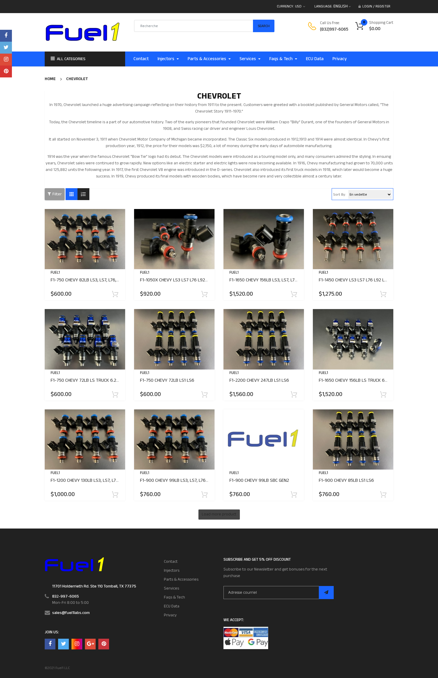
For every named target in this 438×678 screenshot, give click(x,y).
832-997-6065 (65, 596)
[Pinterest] (6, 71)
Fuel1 (55, 272)
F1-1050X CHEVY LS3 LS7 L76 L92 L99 (177, 280)
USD (298, 6)
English (341, 6)
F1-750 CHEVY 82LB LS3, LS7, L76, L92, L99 (92, 280)
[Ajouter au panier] (115, 297)
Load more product (219, 514)
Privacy (170, 615)
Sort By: (339, 194)
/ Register (381, 6)
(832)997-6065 (334, 29)
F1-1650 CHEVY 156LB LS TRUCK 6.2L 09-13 (361, 380)
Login (367, 6)
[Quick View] (93, 258)
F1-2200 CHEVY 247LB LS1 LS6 (259, 380)
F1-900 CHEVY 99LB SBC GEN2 (259, 480)
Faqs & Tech (174, 597)
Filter (57, 194)
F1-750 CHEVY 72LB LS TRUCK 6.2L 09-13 (91, 380)
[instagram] (6, 60)
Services (171, 588)
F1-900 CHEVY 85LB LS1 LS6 (346, 480)
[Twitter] (6, 48)
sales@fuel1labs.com (71, 613)
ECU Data (171, 606)
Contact (171, 562)
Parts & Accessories (181, 579)
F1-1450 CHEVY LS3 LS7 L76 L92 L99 (354, 280)
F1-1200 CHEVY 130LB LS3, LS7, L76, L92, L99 (94, 480)
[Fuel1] (74, 564)
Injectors (171, 570)
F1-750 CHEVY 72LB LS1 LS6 (167, 380)
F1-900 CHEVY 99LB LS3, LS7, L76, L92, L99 (182, 480)
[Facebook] (6, 36)
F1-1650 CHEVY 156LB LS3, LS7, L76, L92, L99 (272, 280)
